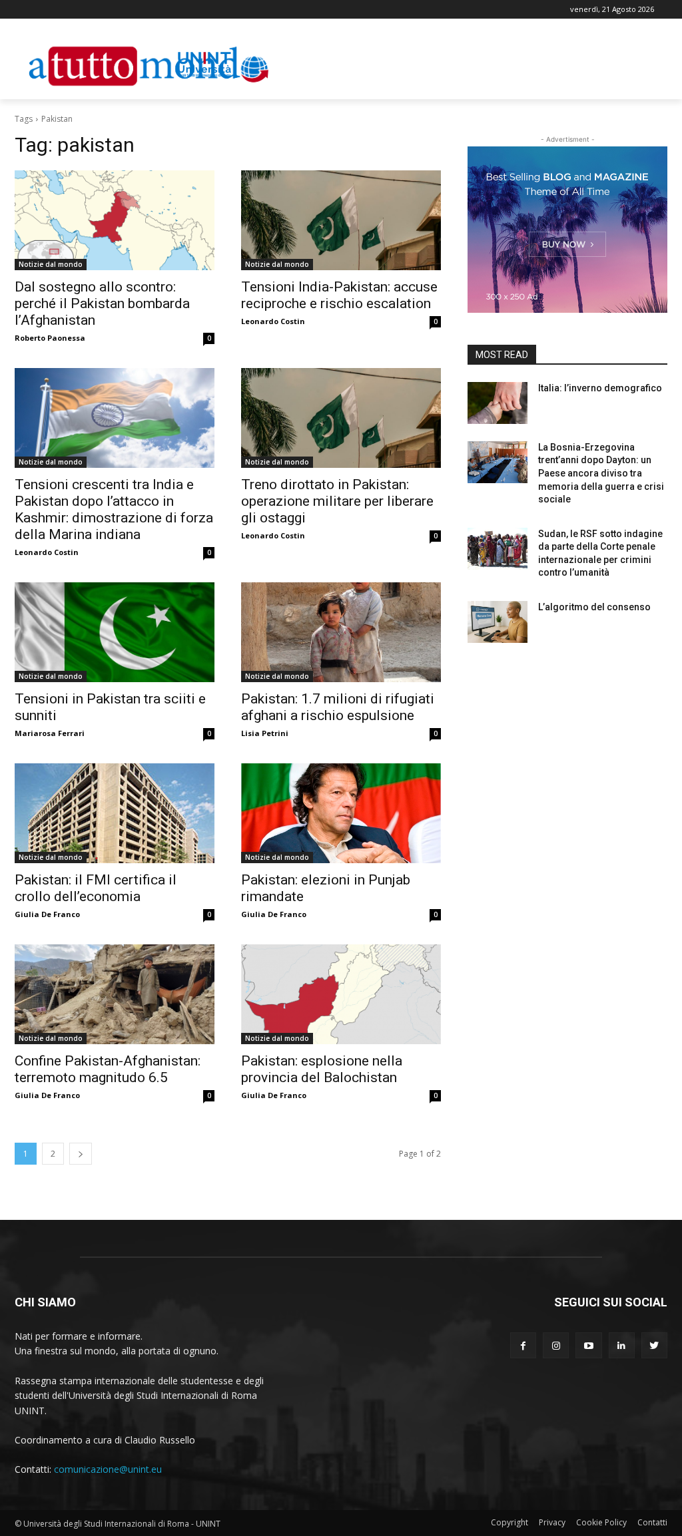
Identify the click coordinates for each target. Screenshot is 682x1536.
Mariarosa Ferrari (50, 733)
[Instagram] (556, 1345)
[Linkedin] (622, 1345)
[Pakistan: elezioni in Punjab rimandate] (341, 813)
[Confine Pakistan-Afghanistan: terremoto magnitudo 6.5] (114, 994)
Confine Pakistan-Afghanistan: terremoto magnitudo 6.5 (107, 1069)
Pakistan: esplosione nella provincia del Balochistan (321, 1069)
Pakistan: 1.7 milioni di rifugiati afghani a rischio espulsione (337, 707)
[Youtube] (588, 1345)
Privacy (552, 1522)
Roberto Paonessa (50, 338)
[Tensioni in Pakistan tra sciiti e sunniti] (114, 632)
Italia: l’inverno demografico (600, 388)
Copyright (509, 1522)
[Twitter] (654, 1345)
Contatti (652, 1522)
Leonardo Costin (273, 321)
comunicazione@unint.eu (108, 1469)
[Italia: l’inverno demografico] (497, 403)
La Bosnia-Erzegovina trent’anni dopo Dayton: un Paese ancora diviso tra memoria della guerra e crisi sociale (601, 473)
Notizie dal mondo (51, 264)
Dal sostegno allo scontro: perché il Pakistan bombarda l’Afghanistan (102, 303)
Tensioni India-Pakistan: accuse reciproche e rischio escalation (339, 295)
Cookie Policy (601, 1522)
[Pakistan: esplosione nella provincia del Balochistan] (341, 994)
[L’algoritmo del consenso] (497, 622)
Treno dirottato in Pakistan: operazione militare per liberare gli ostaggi (337, 501)
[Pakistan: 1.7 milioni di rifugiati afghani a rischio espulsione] (341, 632)
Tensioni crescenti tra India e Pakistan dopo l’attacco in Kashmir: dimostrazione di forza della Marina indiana (114, 509)
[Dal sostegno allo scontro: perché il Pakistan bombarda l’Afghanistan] (114, 220)
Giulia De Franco (47, 914)
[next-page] (80, 1154)
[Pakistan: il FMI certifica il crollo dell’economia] (114, 813)
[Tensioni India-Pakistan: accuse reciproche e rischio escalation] (341, 220)
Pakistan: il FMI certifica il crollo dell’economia (95, 888)
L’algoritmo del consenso (594, 607)
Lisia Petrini (264, 733)
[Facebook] (523, 1345)
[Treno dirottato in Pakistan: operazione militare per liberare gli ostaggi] (341, 418)
